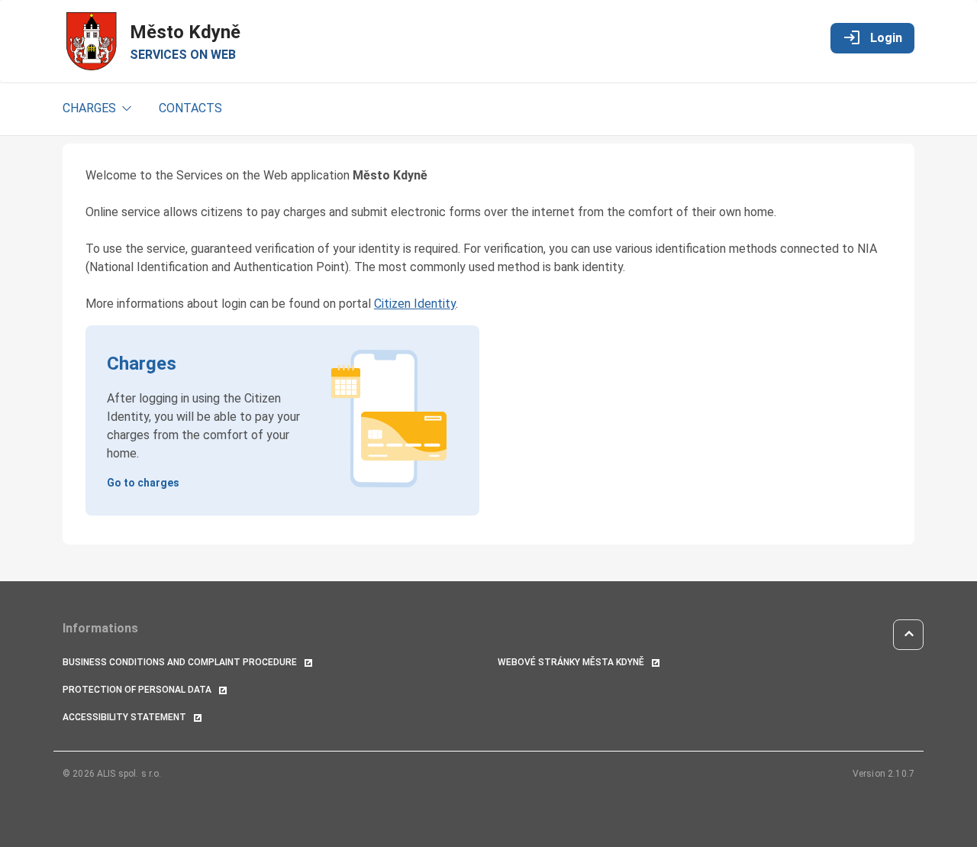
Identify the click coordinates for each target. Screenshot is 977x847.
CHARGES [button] (91, 108)
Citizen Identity (415, 303)
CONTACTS (190, 108)
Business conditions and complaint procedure (181, 662)
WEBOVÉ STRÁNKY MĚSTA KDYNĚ (572, 662)
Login (872, 37)
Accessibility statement (126, 717)
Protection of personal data (138, 689)
